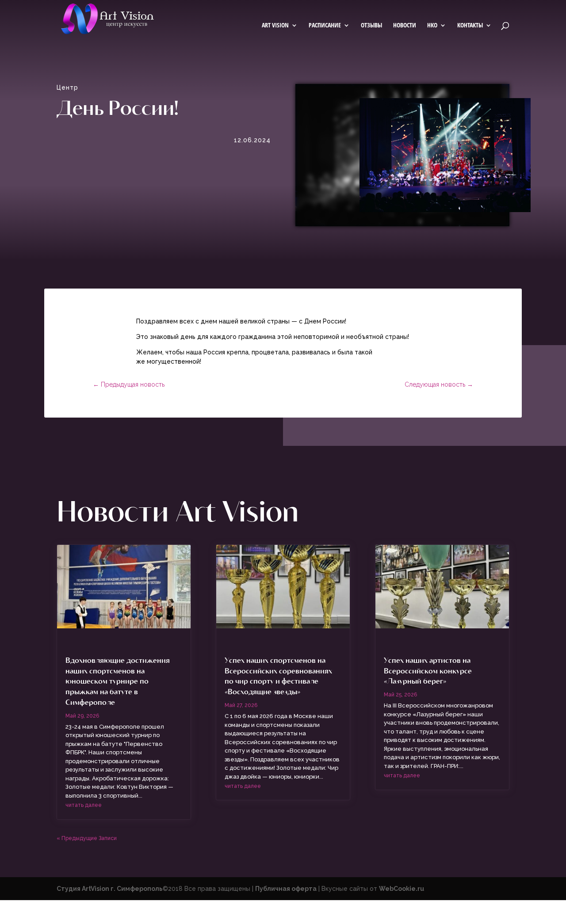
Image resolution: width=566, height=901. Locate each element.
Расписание (325, 25)
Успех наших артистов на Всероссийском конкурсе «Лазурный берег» (428, 670)
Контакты (470, 25)
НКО (432, 25)
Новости (404, 25)
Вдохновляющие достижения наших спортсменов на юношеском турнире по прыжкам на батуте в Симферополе (117, 680)
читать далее (83, 805)
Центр (67, 87)
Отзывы (371, 25)
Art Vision (275, 25)
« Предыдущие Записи (87, 838)
